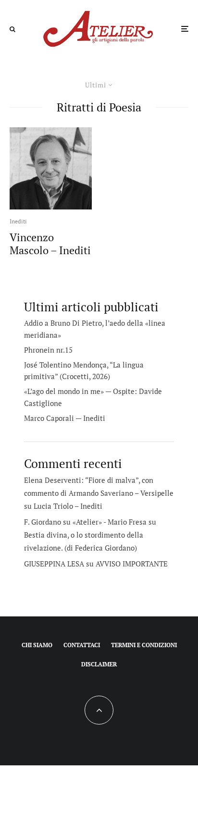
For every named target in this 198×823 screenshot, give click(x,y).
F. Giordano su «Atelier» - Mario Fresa (85, 522)
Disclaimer (99, 664)
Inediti (18, 221)
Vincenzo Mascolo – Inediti (50, 244)
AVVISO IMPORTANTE (132, 563)
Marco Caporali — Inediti (64, 418)
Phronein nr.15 (48, 350)
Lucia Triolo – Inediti (68, 506)
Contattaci (81, 645)
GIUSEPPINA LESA (54, 563)
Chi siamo (37, 645)
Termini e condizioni (144, 645)
